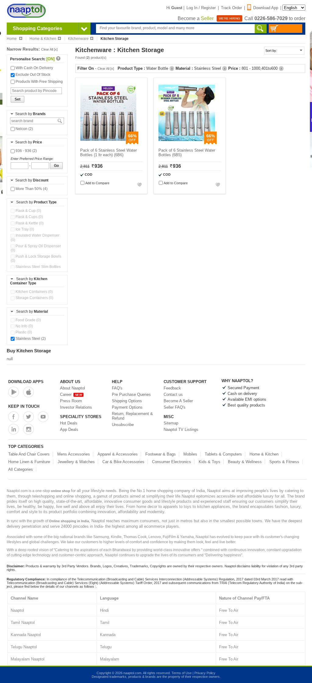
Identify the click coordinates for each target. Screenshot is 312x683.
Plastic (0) (23, 332)
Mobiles (190, 454)
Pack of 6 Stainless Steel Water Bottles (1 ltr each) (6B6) (108, 152)
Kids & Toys (209, 461)
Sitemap (171, 423)
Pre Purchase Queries (131, 394)
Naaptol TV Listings (181, 429)
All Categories (20, 469)
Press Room (71, 401)
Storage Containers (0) (34, 298)
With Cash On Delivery (34, 68)
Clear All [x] (49, 49)
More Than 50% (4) (31, 189)
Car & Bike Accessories (123, 461)
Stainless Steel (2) (30, 338)
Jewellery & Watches (76, 461)
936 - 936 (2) (26, 151)
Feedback (172, 388)
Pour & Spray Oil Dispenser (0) (36, 248)
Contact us (173, 394)
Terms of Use (182, 673)
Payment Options (127, 407)
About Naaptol (72, 388)
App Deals (69, 429)
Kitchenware (78, 39)
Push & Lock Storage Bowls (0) (36, 258)
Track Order (231, 7)
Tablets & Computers (223, 454)
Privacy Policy (204, 673)
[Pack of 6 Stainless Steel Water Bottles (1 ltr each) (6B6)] (108, 142)
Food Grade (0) (28, 320)
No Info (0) (24, 326)
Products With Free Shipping (39, 81)
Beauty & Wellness (245, 461)
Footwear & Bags (160, 454)
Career (71, 394)
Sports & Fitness (284, 461)
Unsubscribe (123, 424)
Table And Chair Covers (29, 454)
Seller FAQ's (175, 407)
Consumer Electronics (171, 461)
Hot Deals (68, 423)
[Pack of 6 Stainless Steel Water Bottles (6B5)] (186, 142)
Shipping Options (127, 401)
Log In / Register (201, 7)
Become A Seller (178, 401)
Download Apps (26, 381)
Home (12, 39)
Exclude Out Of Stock (32, 74)
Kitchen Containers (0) (34, 292)
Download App (265, 7)
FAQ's (117, 388)
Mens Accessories (73, 454)
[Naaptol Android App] (13, 392)
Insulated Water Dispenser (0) (35, 237)
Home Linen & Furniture (29, 461)
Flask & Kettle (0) (29, 223)
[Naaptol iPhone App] (28, 392)
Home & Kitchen (43, 39)
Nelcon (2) (24, 129)
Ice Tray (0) (24, 229)
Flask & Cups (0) (29, 217)
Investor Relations (76, 407)
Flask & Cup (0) (28, 211)
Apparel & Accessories (118, 454)
